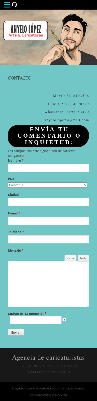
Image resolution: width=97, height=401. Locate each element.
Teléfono (16, 232)
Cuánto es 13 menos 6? (27, 313)
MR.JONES (61, 394)
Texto (83, 258)
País (11, 179)
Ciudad (13, 194)
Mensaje (15, 250)
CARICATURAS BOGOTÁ (47, 388)
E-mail (14, 213)
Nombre (15, 160)
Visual (70, 258)
